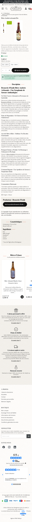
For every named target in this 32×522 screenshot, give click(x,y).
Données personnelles (7, 399)
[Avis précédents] (2, 475)
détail (4, 53)
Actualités (4, 394)
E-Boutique (7, 13)
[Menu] (2, 8)
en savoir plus (10, 78)
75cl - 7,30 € (14, 64)
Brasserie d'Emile (6, 102)
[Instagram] (9, 447)
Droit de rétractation (7, 417)
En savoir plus (15, 323)
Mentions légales (6, 401)
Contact (28, 4)
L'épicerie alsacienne (7, 392)
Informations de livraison (8, 415)
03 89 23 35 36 (20, 4)
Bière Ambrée (11, 154)
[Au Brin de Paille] (1, 13)
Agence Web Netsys (16, 518)
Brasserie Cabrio (13, 283)
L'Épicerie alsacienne (9, 4)
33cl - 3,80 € (5, 64)
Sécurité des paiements (7, 420)
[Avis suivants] (29, 475)
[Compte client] (26, 8)
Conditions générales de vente (9, 422)
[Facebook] (3, 447)
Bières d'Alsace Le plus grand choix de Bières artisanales (14, 15)
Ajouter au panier (21, 70)
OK (29, 436)
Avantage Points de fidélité (8, 413)
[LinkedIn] (14, 447)
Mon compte (4, 410)
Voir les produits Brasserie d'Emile (14, 204)
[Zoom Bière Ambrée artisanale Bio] (18, 31)
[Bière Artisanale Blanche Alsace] (13, 270)
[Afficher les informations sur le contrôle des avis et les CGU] (25, 463)
